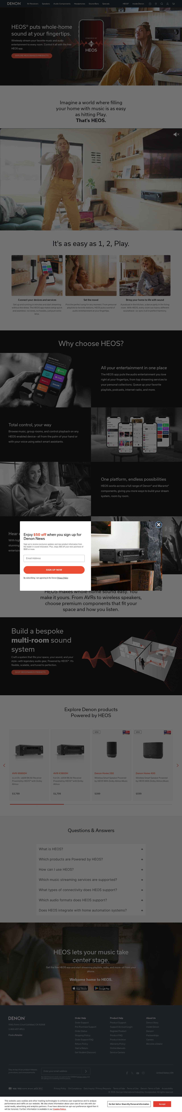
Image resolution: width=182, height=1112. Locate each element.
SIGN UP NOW (54, 570)
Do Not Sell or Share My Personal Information (129, 1104)
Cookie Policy (59, 1109)
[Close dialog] (159, 525)
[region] (91, 1104)
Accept (162, 1104)
